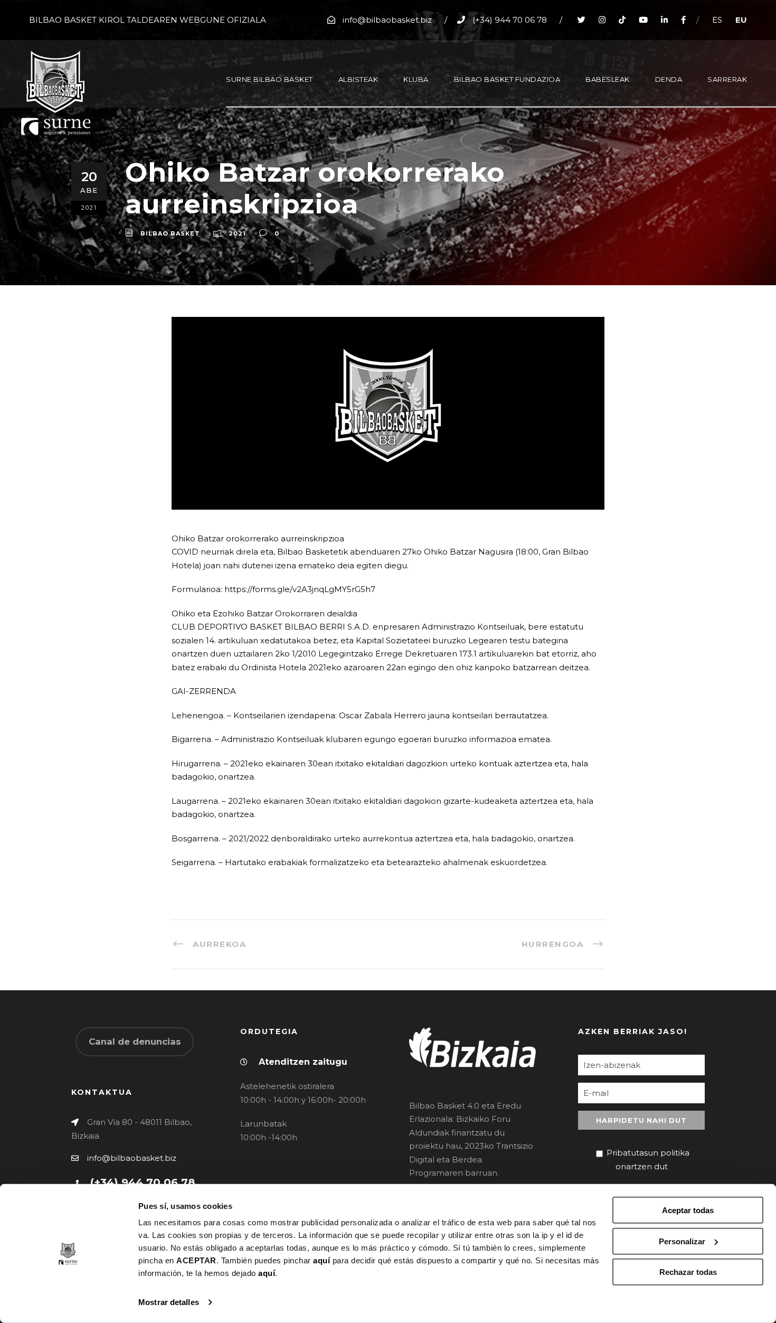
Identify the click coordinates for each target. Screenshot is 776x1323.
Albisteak (358, 79)
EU (741, 20)
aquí (321, 1260)
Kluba (416, 79)
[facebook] (683, 20)
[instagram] (602, 20)
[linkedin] (664, 20)
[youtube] (643, 20)
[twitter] (581, 20)
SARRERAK (727, 79)
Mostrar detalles (168, 1302)
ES (717, 20)
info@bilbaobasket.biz (131, 1158)
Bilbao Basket (170, 233)
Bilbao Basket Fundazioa (507, 79)
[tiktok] (622, 20)
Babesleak (607, 79)
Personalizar (682, 1240)
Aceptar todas (688, 1210)
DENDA (669, 79)
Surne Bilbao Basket (269, 79)
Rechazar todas (688, 1272)
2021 (237, 233)
